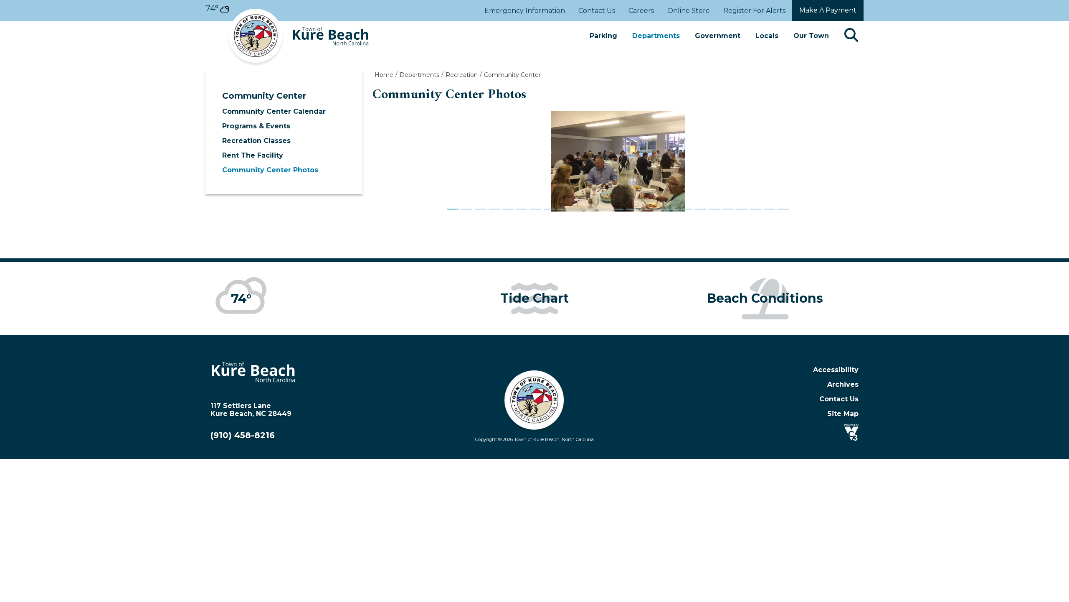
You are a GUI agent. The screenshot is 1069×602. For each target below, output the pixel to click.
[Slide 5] (508, 209)
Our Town (811, 36)
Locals (766, 36)
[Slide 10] (577, 209)
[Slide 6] (521, 209)
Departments (656, 36)
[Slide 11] (590, 209)
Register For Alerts (754, 11)
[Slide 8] (549, 209)
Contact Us (596, 11)
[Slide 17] (673, 209)
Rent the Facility (252, 155)
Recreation (462, 75)
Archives (843, 384)
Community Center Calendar (274, 111)
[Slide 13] (618, 209)
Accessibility (836, 370)
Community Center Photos (270, 170)
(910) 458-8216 (242, 435)
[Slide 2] (466, 209)
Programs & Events (256, 126)
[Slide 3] (480, 209)
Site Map (843, 414)
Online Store (688, 11)
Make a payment (827, 10)
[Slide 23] (755, 209)
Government (717, 36)
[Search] (851, 36)
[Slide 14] (631, 209)
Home (384, 75)
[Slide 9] (563, 209)
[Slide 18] (686, 209)
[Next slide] (827, 165)
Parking (603, 36)
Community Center (264, 96)
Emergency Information (524, 11)
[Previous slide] (409, 165)
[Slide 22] (741, 209)
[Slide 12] (604, 209)
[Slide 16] (659, 209)
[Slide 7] (535, 209)
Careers (641, 11)
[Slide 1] (453, 209)
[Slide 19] (700, 209)
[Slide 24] (769, 209)
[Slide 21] (728, 209)
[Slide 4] (494, 209)
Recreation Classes (256, 141)
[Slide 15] (645, 209)
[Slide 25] (783, 209)
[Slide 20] (714, 209)
